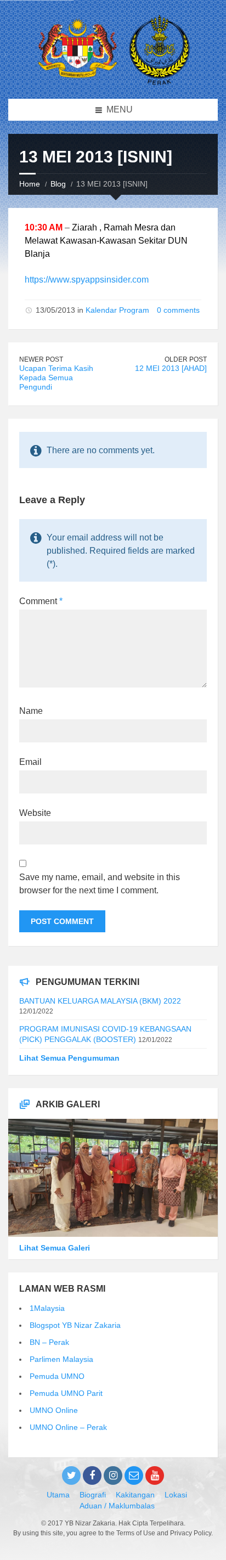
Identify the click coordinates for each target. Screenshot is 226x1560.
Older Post (186, 359)
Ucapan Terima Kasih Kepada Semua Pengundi (56, 377)
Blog (58, 183)
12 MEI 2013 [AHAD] (171, 368)
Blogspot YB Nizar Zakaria (75, 1325)
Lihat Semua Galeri (54, 1247)
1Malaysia (47, 1308)
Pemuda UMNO (57, 1376)
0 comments (178, 310)
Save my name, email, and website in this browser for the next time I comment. (99, 883)
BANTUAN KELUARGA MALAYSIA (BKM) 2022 (100, 1000)
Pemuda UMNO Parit (66, 1393)
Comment (41, 601)
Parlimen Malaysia (61, 1359)
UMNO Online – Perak (68, 1427)
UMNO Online (54, 1410)
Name (31, 711)
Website (35, 813)
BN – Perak (49, 1342)
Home (29, 183)
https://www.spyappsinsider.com (87, 279)
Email (30, 762)
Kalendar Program (117, 310)
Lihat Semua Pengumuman (69, 1058)
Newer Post (41, 359)
